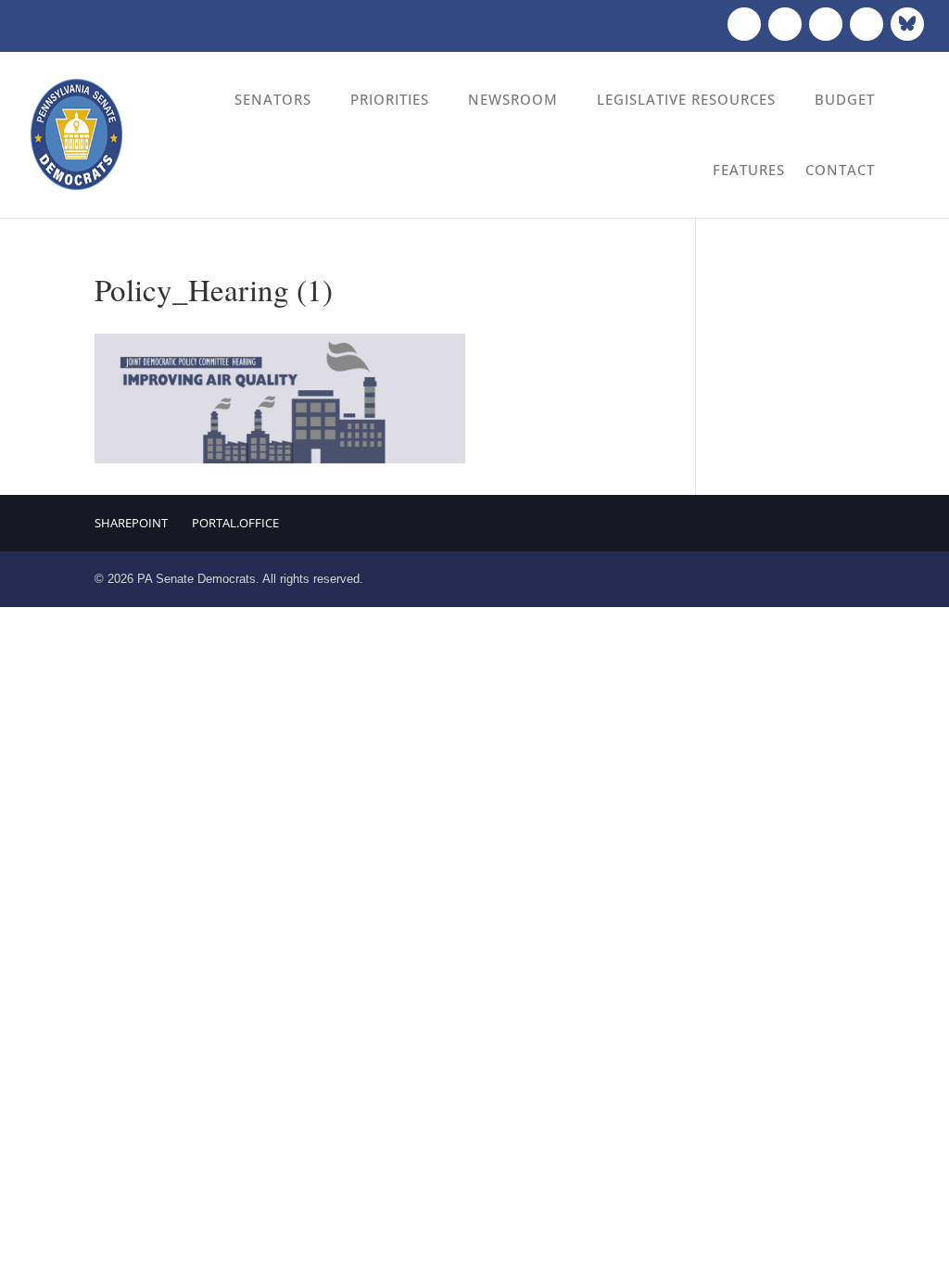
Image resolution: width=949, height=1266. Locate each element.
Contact (840, 169)
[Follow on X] (785, 24)
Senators (272, 99)
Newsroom (513, 99)
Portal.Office (235, 522)
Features (749, 169)
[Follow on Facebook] (744, 24)
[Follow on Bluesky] (907, 24)
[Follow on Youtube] (866, 24)
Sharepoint (131, 522)
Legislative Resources (686, 99)
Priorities (389, 99)
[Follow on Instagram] (825, 24)
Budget (845, 99)
